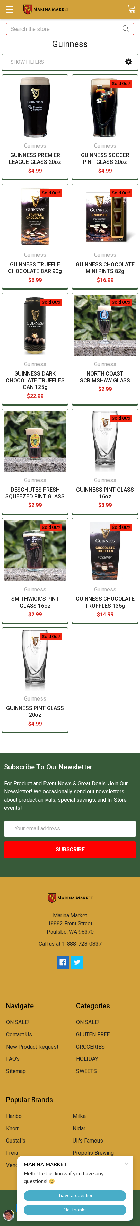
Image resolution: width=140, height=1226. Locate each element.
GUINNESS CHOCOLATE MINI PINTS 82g (105, 267)
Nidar (79, 1128)
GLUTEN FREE (93, 1034)
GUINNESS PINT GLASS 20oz (35, 711)
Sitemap (16, 1071)
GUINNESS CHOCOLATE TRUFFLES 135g (105, 602)
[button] (128, 62)
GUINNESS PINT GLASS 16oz (105, 493)
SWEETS (86, 1071)
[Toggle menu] (9, 9)
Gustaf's (15, 1140)
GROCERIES (90, 1046)
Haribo (14, 1116)
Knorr (12, 1128)
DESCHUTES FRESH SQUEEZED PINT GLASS (35, 493)
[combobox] (70, 29)
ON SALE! (18, 1022)
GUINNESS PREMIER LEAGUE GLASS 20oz (35, 158)
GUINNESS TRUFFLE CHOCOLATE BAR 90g (35, 267)
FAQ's (13, 1059)
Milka (79, 1116)
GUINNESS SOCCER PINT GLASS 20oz (105, 158)
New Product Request (32, 1046)
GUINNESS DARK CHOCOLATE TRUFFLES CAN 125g (35, 380)
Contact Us (19, 1034)
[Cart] (133, 9)
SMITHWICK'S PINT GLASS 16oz (35, 602)
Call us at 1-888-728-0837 (70, 944)
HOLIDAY (87, 1059)
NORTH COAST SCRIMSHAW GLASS (105, 377)
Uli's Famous (88, 1140)
